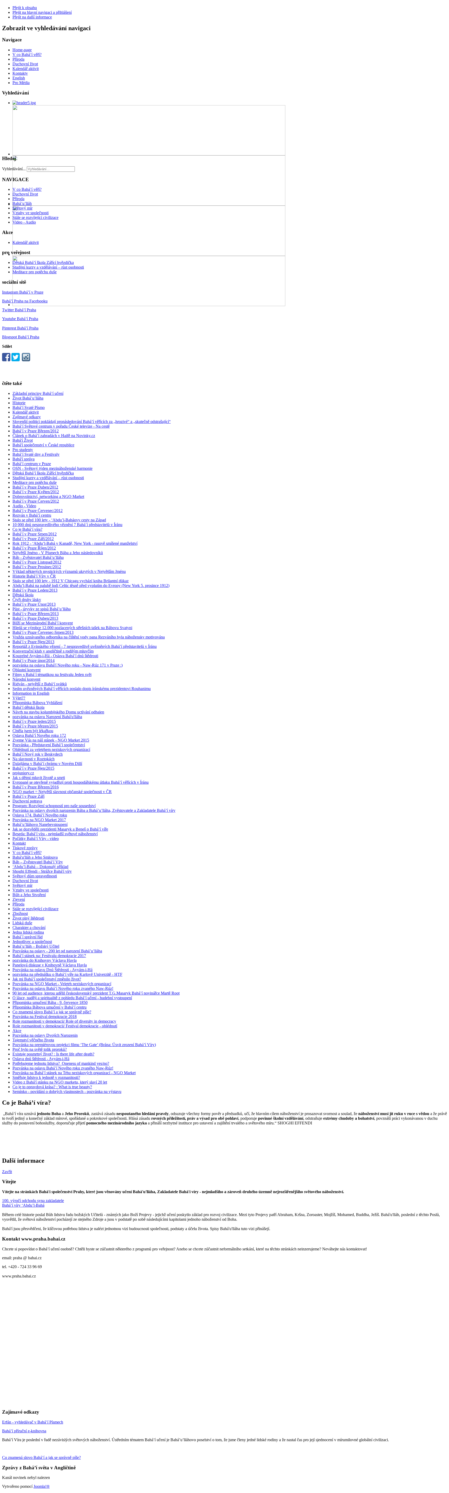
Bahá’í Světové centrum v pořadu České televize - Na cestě (61, 426)
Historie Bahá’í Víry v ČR (34, 576)
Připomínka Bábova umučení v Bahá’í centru (49, 1007)
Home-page (22, 50)
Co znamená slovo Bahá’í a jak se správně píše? (51, 1012)
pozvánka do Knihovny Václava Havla (44, 960)
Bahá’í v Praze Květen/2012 (35, 492)
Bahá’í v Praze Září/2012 (33, 538)
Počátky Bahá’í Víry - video (35, 838)
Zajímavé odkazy (26, 417)
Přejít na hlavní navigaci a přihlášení (42, 12)
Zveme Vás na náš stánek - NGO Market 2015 (50, 740)
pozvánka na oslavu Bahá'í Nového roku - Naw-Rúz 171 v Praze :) (67, 665)
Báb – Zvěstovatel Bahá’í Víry (37, 862)
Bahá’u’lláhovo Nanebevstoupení (40, 824)
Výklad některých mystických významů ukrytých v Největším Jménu (69, 571)
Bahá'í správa (23, 459)
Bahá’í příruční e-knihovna (24, 1431)
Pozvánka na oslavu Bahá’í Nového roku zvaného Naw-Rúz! (62, 988)
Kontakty (20, 73)
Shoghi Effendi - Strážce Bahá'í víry (42, 871)
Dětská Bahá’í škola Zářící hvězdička (43, 262)
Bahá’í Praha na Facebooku (25, 301)
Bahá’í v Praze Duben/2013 (35, 618)
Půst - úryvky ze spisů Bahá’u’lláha (41, 609)
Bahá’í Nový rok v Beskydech (37, 754)
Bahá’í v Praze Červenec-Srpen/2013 (43, 632)
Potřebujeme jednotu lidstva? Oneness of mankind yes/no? (60, 1063)
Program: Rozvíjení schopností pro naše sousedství (54, 806)
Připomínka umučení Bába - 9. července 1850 (50, 1002)
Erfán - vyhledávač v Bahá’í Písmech (32, 1422)
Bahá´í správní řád (27, 937)
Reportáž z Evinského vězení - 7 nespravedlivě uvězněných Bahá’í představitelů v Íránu (84, 646)
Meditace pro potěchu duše (34, 272)
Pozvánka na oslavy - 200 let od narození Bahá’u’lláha (57, 951)
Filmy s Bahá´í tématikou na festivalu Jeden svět (51, 674)
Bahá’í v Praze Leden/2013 (34, 590)
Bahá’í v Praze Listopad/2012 (36, 562)
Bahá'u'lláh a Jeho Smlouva (35, 857)
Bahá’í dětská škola (28, 707)
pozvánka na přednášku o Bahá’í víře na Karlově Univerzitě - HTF (67, 974)
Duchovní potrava (27, 801)
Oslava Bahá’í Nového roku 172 (39, 735)
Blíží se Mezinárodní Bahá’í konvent (42, 623)
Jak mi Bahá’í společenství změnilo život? (46, 979)
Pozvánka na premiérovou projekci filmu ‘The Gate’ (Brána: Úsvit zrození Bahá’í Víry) (84, 1044)
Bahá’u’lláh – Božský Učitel (35, 946)
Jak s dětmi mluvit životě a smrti (38, 777)
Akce (16, 1030)
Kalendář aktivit (25, 68)
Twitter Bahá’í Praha (19, 310)
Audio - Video (24, 506)
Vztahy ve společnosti (30, 213)
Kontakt (19, 843)
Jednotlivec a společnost (32, 941)
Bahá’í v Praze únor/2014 (33, 660)
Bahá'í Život (22, 440)
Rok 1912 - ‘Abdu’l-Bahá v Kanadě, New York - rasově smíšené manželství (74, 543)
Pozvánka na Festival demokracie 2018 (44, 1016)
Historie (18, 403)
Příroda (18, 59)
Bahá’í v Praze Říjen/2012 (34, 548)
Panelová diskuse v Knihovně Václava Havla (49, 965)
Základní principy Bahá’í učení (37, 393)
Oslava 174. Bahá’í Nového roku (39, 815)
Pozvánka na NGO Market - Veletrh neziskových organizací (61, 984)
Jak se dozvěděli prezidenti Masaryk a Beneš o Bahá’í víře (60, 829)
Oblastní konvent (26, 670)
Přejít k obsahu (24, 7)
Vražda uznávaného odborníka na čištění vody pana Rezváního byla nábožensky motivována (88, 637)
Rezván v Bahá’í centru (31, 515)
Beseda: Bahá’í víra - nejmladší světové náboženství (55, 834)
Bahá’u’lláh (22, 203)
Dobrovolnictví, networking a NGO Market (48, 496)
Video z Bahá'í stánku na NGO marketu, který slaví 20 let (59, 1082)
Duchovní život (25, 64)
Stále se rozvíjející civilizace (35, 217)
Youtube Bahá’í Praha (20, 319)
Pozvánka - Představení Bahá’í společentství (48, 745)
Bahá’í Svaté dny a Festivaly (36, 454)
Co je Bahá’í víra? (27, 529)
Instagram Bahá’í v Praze (22, 292)
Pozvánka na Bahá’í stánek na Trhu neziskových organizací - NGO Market (74, 1073)
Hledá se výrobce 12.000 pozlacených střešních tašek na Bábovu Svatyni (72, 627)
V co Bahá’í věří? (27, 54)
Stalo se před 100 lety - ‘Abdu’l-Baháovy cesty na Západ (59, 520)
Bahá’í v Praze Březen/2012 (35, 431)
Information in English (30, 693)
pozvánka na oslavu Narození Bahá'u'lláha (47, 716)
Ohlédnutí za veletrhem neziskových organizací (51, 749)
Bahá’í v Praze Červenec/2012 (37, 510)
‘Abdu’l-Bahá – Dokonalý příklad (40, 866)
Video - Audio (24, 222)
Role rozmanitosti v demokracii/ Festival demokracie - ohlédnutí (64, 1026)
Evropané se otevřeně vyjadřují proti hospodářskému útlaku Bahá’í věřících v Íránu (80, 782)
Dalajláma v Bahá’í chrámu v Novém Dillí (47, 763)
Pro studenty (22, 449)
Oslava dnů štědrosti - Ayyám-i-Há (40, 1059)
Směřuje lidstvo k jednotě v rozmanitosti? (46, 1077)
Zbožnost (20, 913)
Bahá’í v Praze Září (28, 796)
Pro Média (21, 82)
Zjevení (18, 899)
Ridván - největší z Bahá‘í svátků (39, 684)
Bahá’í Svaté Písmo (28, 407)
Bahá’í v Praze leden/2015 (34, 721)
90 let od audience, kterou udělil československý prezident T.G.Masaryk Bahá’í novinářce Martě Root (96, 993)
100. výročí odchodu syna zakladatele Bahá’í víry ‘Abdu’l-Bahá (33, 1202)
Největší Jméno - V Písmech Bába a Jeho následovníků (57, 553)
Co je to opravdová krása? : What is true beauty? (52, 1087)
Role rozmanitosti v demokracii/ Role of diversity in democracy (64, 1021)
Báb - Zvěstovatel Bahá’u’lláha (38, 557)
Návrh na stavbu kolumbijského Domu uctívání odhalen (58, 712)
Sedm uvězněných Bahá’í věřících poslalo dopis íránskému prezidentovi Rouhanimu (81, 688)
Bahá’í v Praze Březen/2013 (35, 613)
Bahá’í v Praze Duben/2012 (35, 487)
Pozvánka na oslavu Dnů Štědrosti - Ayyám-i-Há (52, 969)
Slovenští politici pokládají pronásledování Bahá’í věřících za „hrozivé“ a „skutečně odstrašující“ (91, 421)
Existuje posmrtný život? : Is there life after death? (53, 1054)
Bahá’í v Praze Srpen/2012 (34, 534)
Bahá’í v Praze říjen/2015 (33, 768)
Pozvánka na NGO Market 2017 (39, 820)
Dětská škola (23, 595)
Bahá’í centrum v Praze (31, 463)
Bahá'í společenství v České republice (43, 445)
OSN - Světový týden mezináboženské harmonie (52, 468)
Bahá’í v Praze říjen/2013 (33, 642)
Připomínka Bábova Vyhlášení (37, 702)
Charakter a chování (28, 927)
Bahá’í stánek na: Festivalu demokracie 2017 (49, 955)
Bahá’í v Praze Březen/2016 (35, 787)
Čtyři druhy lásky (26, 599)
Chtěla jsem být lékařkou (32, 731)
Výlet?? (18, 698)
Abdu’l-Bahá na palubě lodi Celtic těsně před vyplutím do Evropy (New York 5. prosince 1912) (90, 585)
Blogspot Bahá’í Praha (20, 337)
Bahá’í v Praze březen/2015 (35, 726)
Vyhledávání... (14, 169)
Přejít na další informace (32, 17)
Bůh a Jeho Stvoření (29, 895)
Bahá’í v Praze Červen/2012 (35, 501)
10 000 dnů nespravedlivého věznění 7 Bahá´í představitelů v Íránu (67, 524)
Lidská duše (22, 923)
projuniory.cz (23, 773)
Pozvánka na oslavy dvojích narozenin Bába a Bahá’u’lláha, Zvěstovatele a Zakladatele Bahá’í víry (93, 810)
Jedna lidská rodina (28, 932)
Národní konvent (26, 679)
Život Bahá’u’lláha (27, 398)
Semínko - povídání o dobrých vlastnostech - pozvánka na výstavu (66, 1091)
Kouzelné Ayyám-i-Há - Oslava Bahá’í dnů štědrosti (55, 656)
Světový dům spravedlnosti (34, 876)
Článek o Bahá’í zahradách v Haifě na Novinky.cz (53, 435)
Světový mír (22, 208)
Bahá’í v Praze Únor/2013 (34, 604)
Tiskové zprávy (25, 848)
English (18, 78)
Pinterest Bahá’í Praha (20, 328)
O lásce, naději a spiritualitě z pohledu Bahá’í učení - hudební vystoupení (72, 998)
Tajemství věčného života (33, 1040)
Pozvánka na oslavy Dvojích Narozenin (45, 1035)
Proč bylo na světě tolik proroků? (39, 1049)
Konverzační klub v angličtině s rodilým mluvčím (53, 651)
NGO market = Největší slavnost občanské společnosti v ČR (62, 791)
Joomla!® (42, 1486)
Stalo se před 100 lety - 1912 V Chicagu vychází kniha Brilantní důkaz (70, 581)
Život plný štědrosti (28, 918)
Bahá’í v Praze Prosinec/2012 (36, 567)
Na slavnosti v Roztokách (33, 759)
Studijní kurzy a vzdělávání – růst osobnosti (48, 267)
